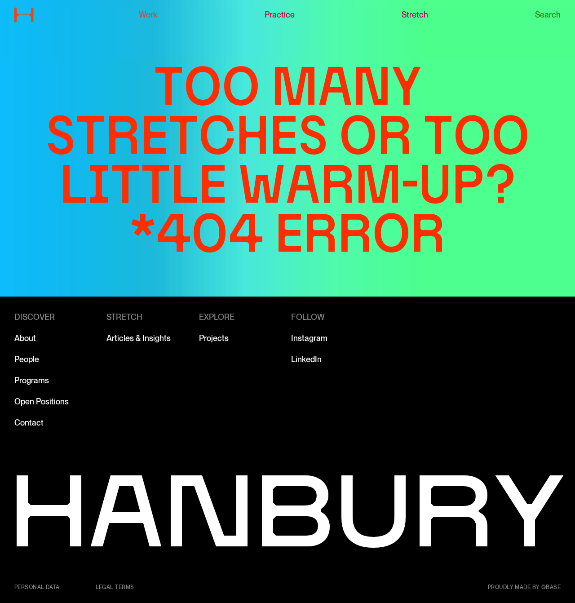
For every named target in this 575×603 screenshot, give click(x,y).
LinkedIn (306, 359)
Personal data (37, 587)
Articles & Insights (138, 338)
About (25, 338)
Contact (29, 422)
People (26, 359)
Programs (31, 380)
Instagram (309, 338)
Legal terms (115, 587)
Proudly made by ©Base (524, 587)
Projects (214, 338)
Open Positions (41, 401)
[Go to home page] (24, 15)
